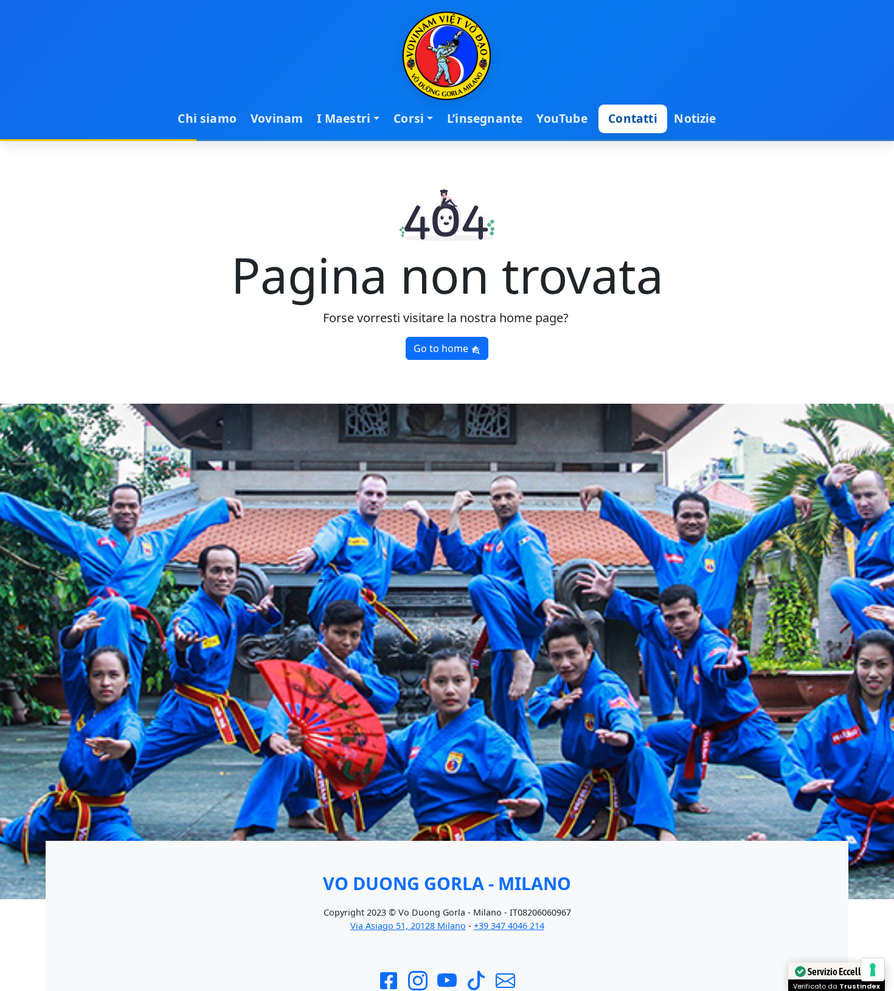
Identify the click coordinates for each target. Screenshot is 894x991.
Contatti (632, 118)
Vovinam (277, 118)
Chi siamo (207, 118)
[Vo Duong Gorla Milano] (447, 56)
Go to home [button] (442, 348)
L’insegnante (484, 118)
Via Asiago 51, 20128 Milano (408, 925)
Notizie (695, 118)
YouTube (561, 118)
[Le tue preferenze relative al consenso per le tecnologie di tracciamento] (872, 969)
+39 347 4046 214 (509, 925)
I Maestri (343, 118)
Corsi (408, 118)
